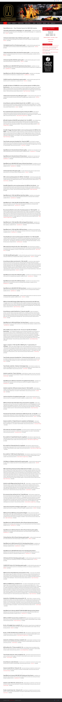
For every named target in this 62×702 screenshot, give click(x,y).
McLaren (17, 106)
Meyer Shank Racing (6, 136)
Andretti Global (5, 375)
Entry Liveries (27, 23)
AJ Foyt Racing (36, 351)
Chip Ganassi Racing (37, 423)
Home (5, 23)
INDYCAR (6, 33)
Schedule (14, 23)
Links (48, 23)
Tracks (34, 23)
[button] (16, 23)
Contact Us (53, 23)
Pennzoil (35, 416)
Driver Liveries (21, 23)
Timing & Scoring (50, 39)
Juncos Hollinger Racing (33, 338)
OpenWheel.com (8, 68)
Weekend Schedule (47, 37)
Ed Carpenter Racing (18, 432)
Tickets (56, 37)
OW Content (39, 23)
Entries (9, 23)
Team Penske (23, 145)
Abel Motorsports (19, 241)
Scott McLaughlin (9, 657)
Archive (44, 23)
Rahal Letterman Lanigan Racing (22, 115)
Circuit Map (52, 37)
